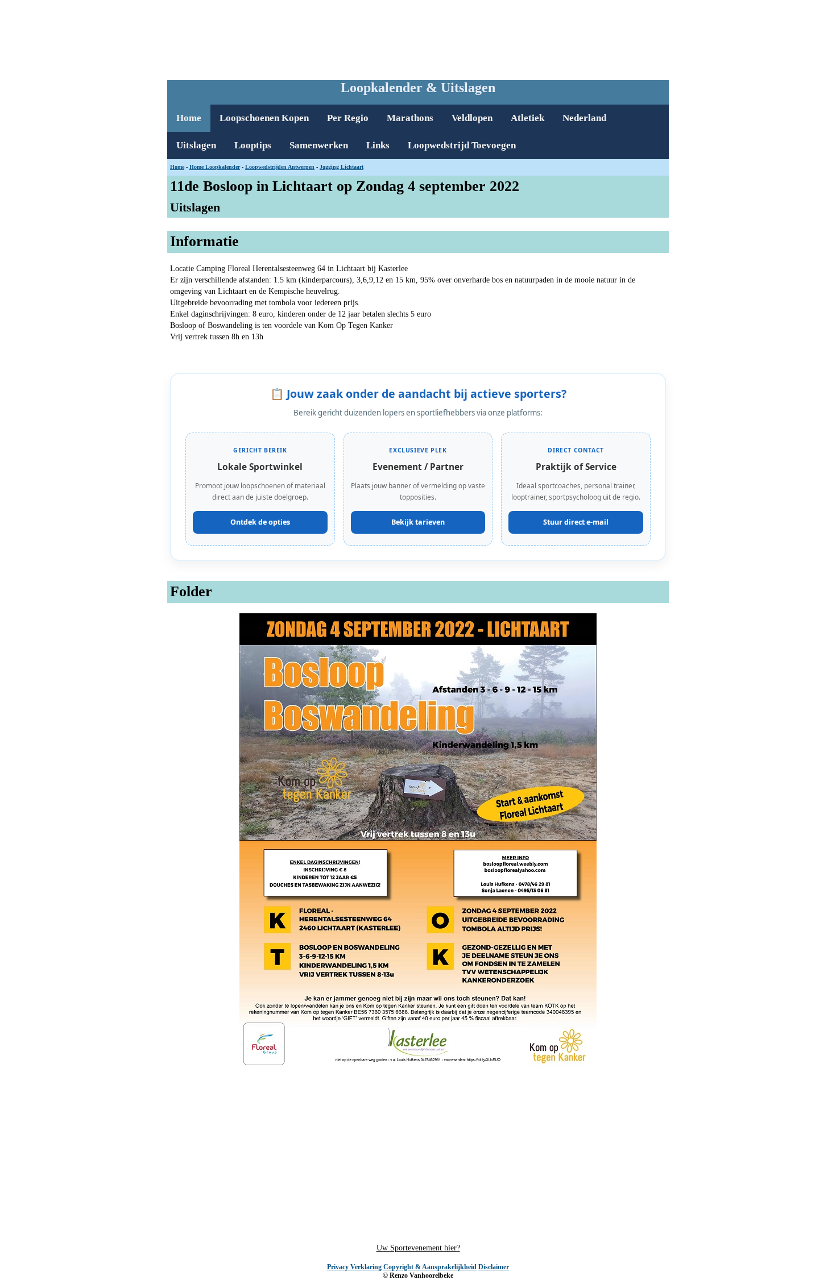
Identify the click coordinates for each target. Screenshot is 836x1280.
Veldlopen (472, 118)
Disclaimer (493, 1267)
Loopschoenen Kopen (264, 118)
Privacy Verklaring (354, 1267)
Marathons (410, 118)
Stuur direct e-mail (576, 522)
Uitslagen (196, 145)
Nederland (584, 118)
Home (188, 118)
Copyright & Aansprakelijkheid (430, 1267)
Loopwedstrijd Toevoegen (462, 145)
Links (378, 145)
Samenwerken (318, 145)
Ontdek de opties (260, 522)
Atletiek (527, 118)
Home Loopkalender (214, 167)
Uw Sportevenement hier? (418, 1248)
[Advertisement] (418, 37)
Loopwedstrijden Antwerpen (279, 167)
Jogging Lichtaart (341, 167)
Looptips (252, 145)
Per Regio (348, 118)
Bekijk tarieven (418, 522)
